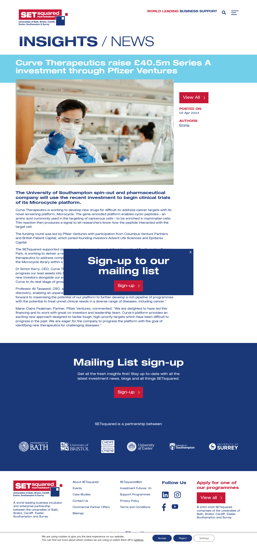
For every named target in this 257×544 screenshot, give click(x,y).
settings (138, 539)
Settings (204, 538)
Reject (182, 538)
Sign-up (126, 286)
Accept (162, 538)
